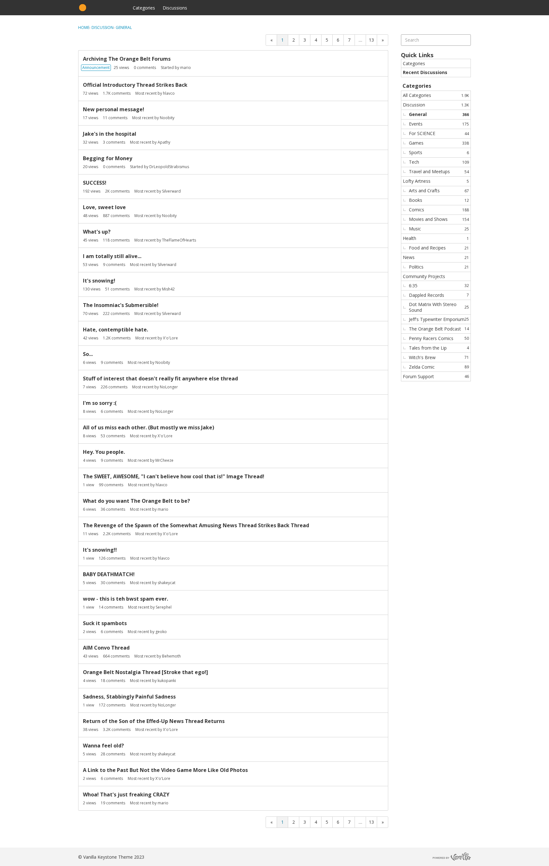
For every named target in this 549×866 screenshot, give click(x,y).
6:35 (439, 286)
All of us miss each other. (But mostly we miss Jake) (148, 427)
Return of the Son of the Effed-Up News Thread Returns (154, 721)
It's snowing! (99, 280)
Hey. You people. (104, 451)
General (439, 114)
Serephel (164, 607)
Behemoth (171, 656)
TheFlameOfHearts (179, 240)
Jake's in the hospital (109, 133)
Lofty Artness (436, 181)
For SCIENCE (439, 133)
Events (439, 124)
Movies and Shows (439, 219)
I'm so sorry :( (100, 402)
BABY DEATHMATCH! (109, 574)
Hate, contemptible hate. (115, 329)
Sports (439, 152)
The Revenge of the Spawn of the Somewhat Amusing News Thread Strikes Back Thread (196, 525)
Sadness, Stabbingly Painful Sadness (129, 696)
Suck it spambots (105, 623)
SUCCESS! (94, 182)
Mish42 (168, 289)
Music (439, 229)
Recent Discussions (425, 72)
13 (371, 40)
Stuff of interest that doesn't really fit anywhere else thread (160, 378)
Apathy (164, 142)
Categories (144, 8)
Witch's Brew (439, 357)
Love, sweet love (104, 207)
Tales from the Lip (439, 348)
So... (88, 354)
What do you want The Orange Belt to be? (136, 500)
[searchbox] (436, 40)
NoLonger (169, 387)
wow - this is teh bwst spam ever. (125, 598)
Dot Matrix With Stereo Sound (439, 307)
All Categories (436, 95)
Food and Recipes (439, 248)
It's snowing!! (100, 549)
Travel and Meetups (439, 171)
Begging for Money (107, 158)
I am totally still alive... (112, 256)
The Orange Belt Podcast (439, 329)
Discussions (175, 8)
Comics (439, 210)
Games (439, 143)
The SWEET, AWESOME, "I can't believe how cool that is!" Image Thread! (173, 476)
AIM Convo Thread (106, 647)
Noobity (167, 117)
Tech (439, 162)
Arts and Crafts (439, 191)
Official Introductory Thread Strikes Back (135, 84)
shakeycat (166, 582)
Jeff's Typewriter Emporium (439, 319)
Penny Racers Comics (439, 338)
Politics (439, 267)
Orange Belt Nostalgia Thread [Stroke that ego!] (145, 672)
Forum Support (436, 376)
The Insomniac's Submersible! (121, 305)
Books (439, 200)
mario (185, 67)
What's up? (97, 231)
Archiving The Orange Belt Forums (127, 58)
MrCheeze (164, 460)
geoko (161, 631)
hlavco (169, 93)
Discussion (436, 105)
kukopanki (167, 680)
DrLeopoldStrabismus (169, 166)
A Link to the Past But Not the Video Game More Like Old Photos (165, 770)
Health (436, 238)
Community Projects (424, 276)
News (436, 257)
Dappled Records (439, 295)
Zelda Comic (439, 367)
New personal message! (113, 109)
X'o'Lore (170, 338)
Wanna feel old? (103, 745)
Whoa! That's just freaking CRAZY (126, 794)
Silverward (171, 191)
